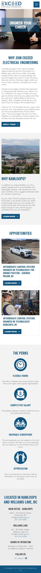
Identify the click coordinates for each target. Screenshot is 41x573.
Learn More (9, 216)
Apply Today (9, 124)
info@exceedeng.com (20, 517)
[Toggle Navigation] (37, 5)
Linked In (21, 558)
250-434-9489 (20, 520)
